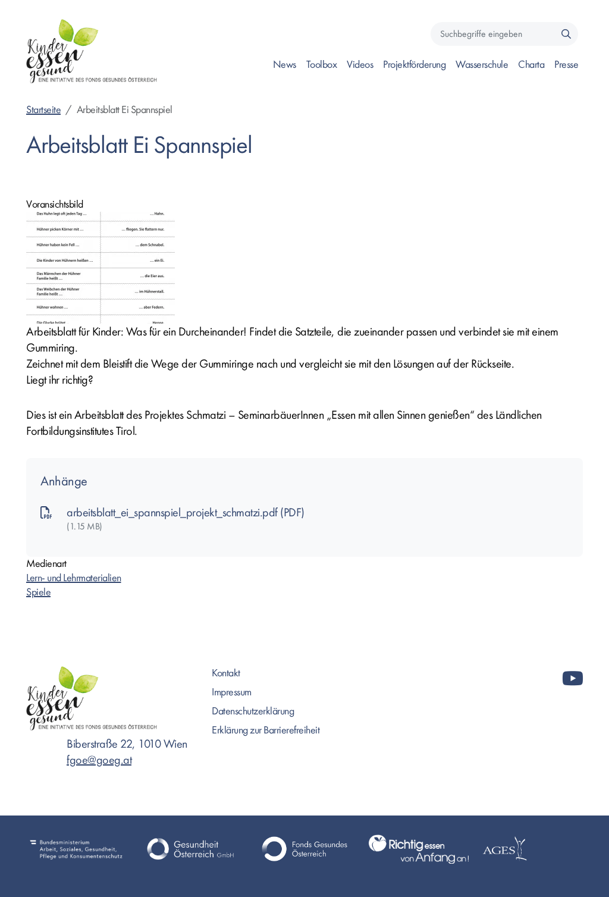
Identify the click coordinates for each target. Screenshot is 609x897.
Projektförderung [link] (414, 64)
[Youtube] (572, 679)
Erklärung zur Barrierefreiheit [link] (265, 730)
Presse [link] (566, 64)
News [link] (284, 64)
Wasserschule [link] (482, 64)
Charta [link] (531, 64)
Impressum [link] (232, 692)
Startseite (43, 110)
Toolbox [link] (321, 64)
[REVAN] (419, 849)
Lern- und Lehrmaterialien (73, 578)
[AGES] (533, 849)
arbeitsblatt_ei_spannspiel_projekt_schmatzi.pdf (173, 512)
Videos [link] (360, 64)
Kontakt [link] (226, 673)
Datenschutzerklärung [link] (253, 711)
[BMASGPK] (76, 849)
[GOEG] (190, 849)
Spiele (38, 592)
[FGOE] (304, 849)
